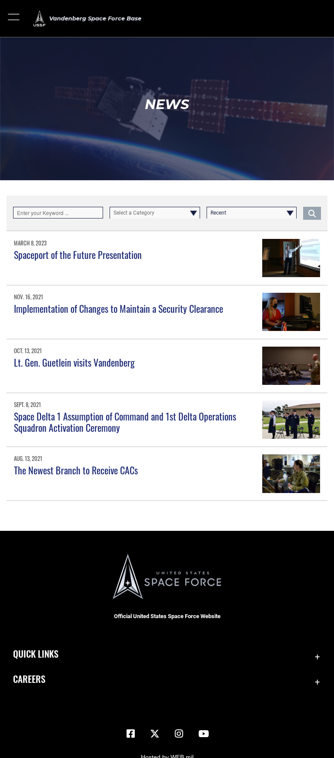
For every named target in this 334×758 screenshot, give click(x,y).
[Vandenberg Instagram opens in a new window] (179, 733)
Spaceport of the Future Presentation (78, 254)
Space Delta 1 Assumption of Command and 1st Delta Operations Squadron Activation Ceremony (125, 421)
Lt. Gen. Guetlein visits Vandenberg (74, 362)
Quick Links (35, 653)
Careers (29, 678)
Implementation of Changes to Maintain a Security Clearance (118, 308)
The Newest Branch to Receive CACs (76, 470)
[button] (14, 18)
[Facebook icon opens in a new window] (130, 733)
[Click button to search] (312, 213)
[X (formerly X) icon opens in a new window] (154, 733)
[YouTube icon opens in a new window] (203, 733)
